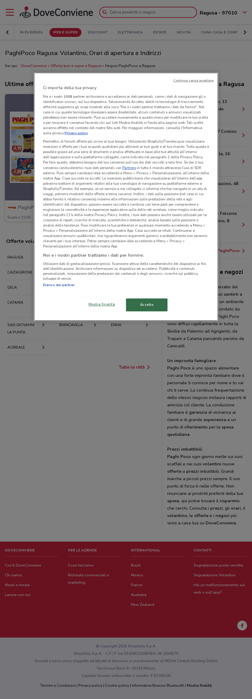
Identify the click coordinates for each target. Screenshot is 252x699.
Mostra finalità (102, 304)
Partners (129, 167)
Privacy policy (76, 133)
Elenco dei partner (59, 284)
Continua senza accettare (193, 80)
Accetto (147, 304)
